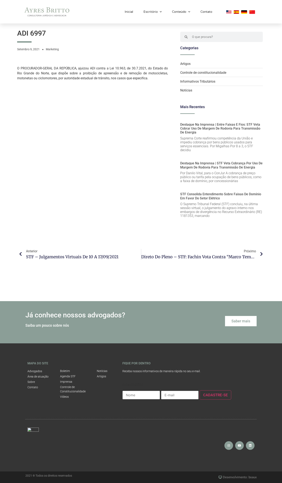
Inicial (129, 12)
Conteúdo (179, 12)
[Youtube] (239, 445)
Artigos (185, 64)
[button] (241, 321)
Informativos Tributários (197, 81)
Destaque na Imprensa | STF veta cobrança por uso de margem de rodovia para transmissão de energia (221, 165)
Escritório (150, 12)
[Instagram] (228, 445)
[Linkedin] (250, 445)
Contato (206, 12)
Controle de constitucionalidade (203, 73)
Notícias (186, 90)
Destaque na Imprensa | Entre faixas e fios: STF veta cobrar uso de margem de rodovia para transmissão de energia (220, 128)
